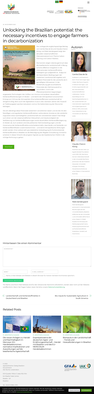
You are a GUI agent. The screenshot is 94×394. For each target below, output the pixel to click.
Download (8, 147)
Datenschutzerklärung (56, 287)
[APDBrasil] (11, 14)
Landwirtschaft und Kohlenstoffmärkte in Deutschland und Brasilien (23, 297)
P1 (3, 335)
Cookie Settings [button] (74, 390)
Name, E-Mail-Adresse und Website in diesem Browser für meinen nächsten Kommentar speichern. (40, 275)
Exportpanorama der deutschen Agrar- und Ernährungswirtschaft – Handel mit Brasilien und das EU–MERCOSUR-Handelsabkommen (47, 343)
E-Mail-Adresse (38, 271)
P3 (63, 335)
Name (6, 271)
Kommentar (8, 249)
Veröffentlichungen (12, 335)
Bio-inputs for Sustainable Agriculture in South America (71, 297)
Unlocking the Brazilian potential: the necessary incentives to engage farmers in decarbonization (45, 35)
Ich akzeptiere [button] (86, 390)
